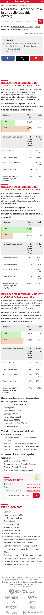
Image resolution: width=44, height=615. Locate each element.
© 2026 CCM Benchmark (22, 587)
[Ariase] (11, 612)
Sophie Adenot (10, 512)
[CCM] (32, 597)
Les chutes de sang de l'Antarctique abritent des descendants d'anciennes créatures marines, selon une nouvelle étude (22, 540)
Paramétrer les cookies (25, 582)
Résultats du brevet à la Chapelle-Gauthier (21, 446)
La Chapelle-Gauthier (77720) (16, 461)
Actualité (9, 484)
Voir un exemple (33, 484)
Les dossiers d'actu (13, 491)
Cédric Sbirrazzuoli (11, 524)
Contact (9, 580)
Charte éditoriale (29, 577)
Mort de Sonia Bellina (13, 518)
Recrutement (33, 580)
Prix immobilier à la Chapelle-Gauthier (20, 470)
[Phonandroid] (32, 612)
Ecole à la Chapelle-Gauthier (15, 467)
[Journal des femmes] (11, 597)
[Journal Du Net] (11, 602)
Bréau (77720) (9, 408)
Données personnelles (9, 582)
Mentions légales (16, 584)
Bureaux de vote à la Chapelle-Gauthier (20, 464)
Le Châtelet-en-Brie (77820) (15, 423)
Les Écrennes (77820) (19, 29)
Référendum (11, 5)
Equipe (19, 577)
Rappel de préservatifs (13, 515)
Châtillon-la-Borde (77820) (22, 27)
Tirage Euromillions (12, 533)
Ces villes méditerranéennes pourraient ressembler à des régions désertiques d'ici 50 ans (21, 549)
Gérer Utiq (38, 582)
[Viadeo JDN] (32, 607)
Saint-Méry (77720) (12, 420)
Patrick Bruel (9, 521)
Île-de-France (24, 5)
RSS (26, 580)
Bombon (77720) (11, 414)
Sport (7, 487)
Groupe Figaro (28, 584)
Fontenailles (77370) (12, 417)
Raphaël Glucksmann (13, 530)
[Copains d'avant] (11, 607)
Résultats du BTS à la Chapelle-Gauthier (20, 449)
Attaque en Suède (11, 527)
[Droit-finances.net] (32, 602)
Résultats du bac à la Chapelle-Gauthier (20, 443)
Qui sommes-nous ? (9, 577)
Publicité (39, 577)
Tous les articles (18, 580)
